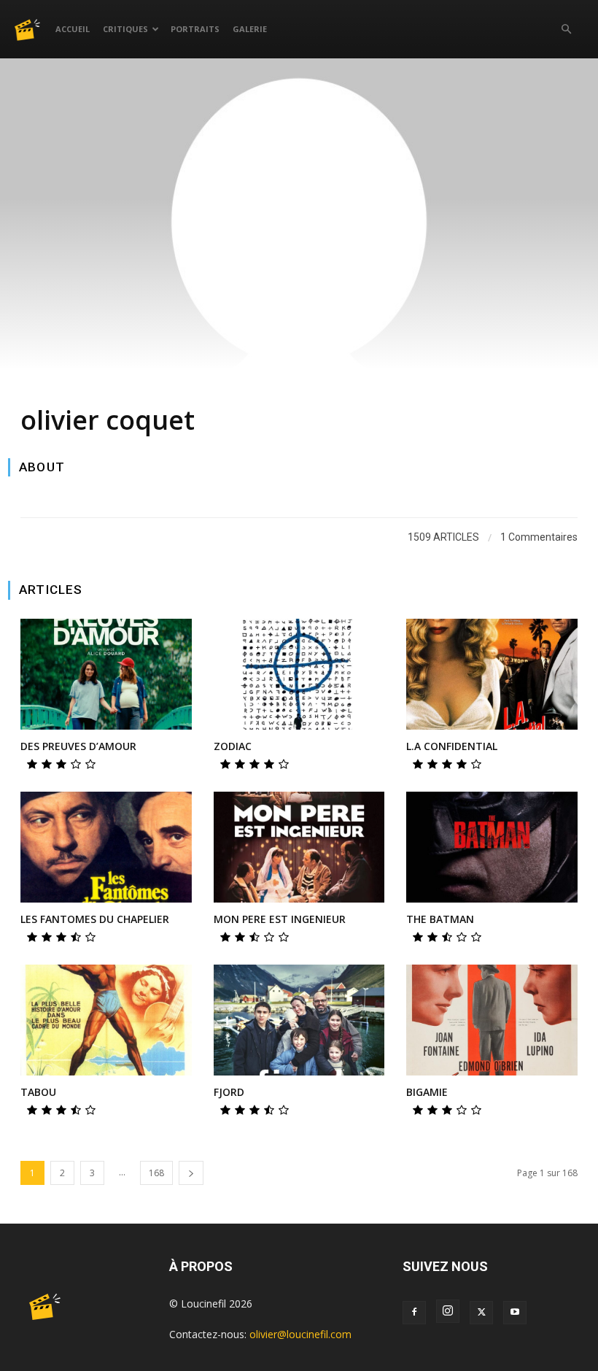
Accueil (72, 28)
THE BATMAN (440, 919)
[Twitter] (481, 1312)
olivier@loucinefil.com (300, 1334)
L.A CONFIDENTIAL (451, 746)
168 (156, 1173)
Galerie (250, 28)
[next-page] (191, 1173)
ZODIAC (233, 746)
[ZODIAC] (299, 674)
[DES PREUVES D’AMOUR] (106, 674)
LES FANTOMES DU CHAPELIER (94, 919)
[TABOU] (106, 1020)
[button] (565, 29)
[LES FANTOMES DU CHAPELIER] (106, 847)
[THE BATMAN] (492, 847)
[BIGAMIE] (492, 1020)
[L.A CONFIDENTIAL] (492, 674)
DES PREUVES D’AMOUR (78, 746)
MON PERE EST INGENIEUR (280, 919)
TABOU (38, 1092)
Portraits (195, 28)
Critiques (125, 28)
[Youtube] (515, 1312)
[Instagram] (447, 1311)
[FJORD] (299, 1020)
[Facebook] (414, 1312)
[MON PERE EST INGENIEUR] (299, 847)
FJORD (229, 1092)
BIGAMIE (427, 1092)
